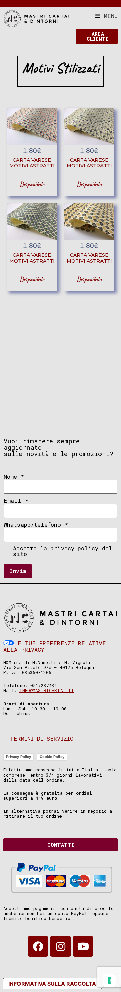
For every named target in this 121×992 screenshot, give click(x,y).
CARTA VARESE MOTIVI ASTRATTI (32, 163)
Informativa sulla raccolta (52, 983)
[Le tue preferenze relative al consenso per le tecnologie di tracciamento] (109, 980)
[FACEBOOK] (38, 946)
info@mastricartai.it (46, 690)
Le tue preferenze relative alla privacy (54, 646)
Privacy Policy (18, 756)
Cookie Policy (52, 756)
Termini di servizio (41, 738)
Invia (17, 570)
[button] (106, 16)
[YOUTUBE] (83, 946)
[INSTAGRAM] (60, 946)
